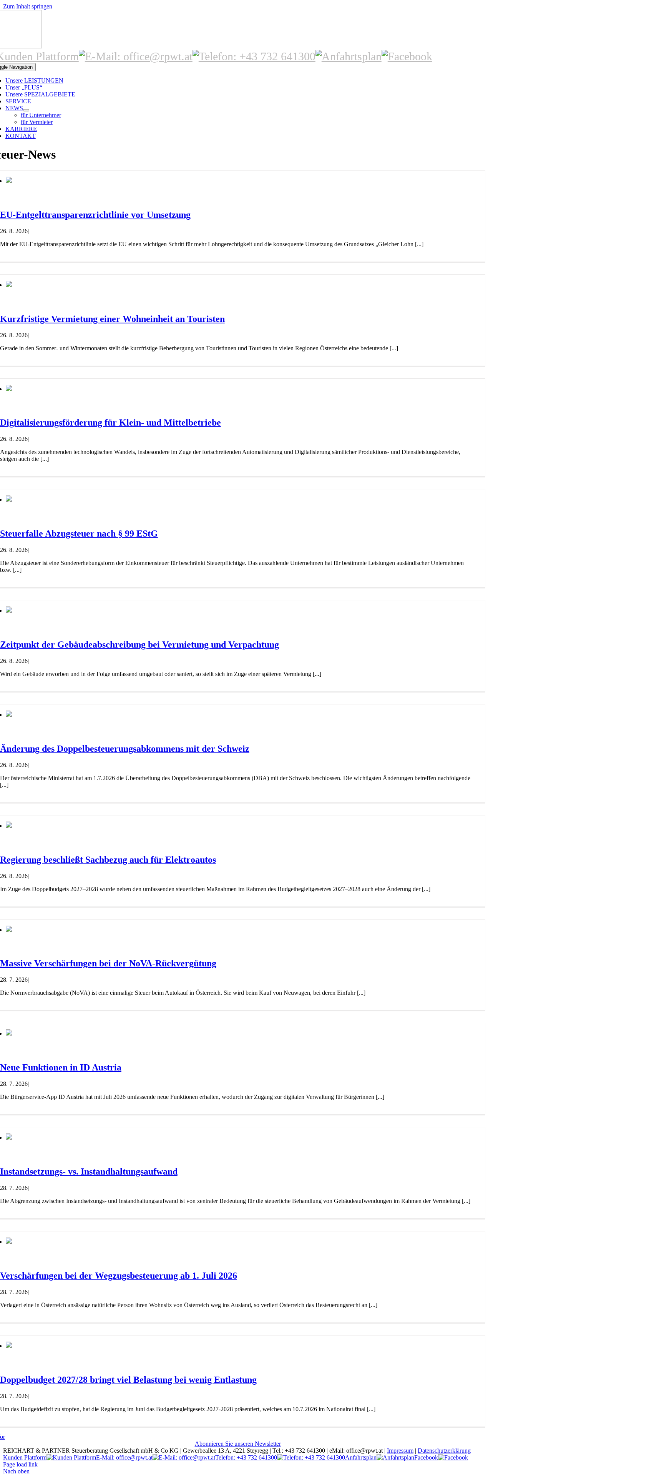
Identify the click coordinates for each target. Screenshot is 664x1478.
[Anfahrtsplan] (348, 56)
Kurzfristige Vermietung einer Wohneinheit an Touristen (112, 319)
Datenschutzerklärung (444, 1450)
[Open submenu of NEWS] (26, 110)
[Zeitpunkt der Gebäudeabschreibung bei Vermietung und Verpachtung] (9, 610)
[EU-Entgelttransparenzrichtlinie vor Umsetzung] (9, 180)
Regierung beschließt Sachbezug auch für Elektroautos (108, 860)
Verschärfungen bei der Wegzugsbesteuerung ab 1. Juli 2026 (118, 1276)
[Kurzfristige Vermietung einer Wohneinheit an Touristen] (9, 285)
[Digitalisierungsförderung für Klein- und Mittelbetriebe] (9, 389)
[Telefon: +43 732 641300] (254, 56)
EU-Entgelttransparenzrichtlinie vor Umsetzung (95, 215)
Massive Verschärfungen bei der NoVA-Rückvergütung (108, 963)
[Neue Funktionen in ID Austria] (9, 1033)
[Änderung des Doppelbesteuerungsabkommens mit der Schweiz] (9, 714)
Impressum (400, 1450)
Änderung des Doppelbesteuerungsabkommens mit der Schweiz (124, 749)
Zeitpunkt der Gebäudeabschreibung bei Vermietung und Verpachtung (139, 645)
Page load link (20, 1464)
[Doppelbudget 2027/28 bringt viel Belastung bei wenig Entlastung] (9, 1345)
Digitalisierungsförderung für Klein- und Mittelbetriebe (110, 422)
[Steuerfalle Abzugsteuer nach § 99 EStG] (9, 499)
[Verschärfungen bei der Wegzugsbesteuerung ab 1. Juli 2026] (9, 1241)
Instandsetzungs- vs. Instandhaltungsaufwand (89, 1171)
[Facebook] (407, 56)
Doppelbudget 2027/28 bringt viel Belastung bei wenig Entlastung (128, 1380)
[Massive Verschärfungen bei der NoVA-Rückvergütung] (9, 929)
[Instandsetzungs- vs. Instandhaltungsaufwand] (9, 1137)
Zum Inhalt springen (27, 6)
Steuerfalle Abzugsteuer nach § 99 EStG (79, 534)
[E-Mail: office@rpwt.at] (136, 56)
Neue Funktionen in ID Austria (60, 1067)
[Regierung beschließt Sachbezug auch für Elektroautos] (9, 825)
